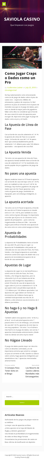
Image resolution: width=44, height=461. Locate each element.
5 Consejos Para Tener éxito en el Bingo (12, 369)
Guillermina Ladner (15, 87)
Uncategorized (11, 90)
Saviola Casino (22, 19)
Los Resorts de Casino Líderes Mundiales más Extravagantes (32, 371)
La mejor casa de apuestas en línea (18, 425)
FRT (28, 457)
